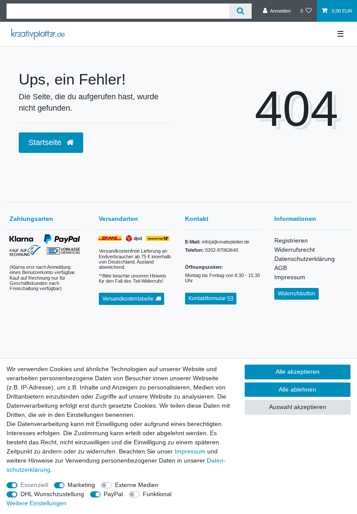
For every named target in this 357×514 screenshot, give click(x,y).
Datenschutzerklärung (304, 258)
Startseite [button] (46, 142)
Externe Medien (136, 484)
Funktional (157, 493)
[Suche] (240, 11)
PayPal (113, 493)
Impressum (289, 277)
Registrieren (291, 240)
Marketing (81, 484)
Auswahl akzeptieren (297, 406)
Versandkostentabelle (128, 299)
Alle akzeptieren (298, 371)
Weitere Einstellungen (37, 503)
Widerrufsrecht (294, 249)
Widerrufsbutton (296, 294)
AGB (280, 267)
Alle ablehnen (297, 389)
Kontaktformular (207, 298)
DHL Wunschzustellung (52, 493)
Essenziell (34, 484)
